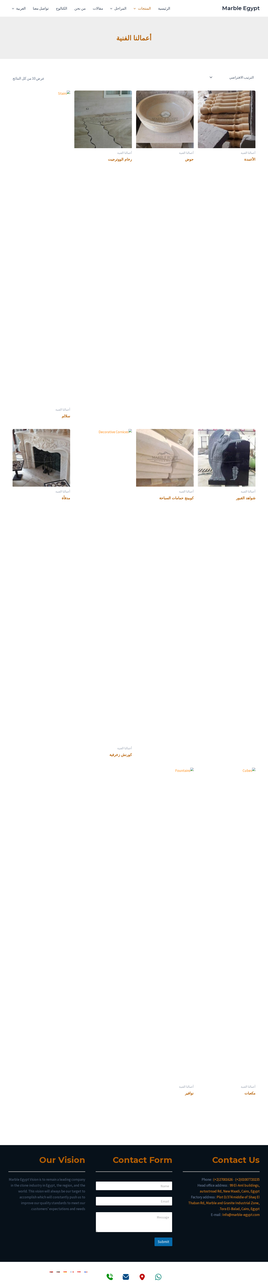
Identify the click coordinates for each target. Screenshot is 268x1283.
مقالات (98, 8)
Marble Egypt (241, 8)
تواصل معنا (41, 8)
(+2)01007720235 (247, 1179)
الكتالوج (61, 8)
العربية (21, 8)
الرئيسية (164, 8)
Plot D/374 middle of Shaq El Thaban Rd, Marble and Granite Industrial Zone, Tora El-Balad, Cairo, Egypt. (224, 1203)
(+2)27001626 (223, 1179)
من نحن (80, 8)
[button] (136, 8)
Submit (163, 1241)
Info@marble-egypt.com (241, 1214)
